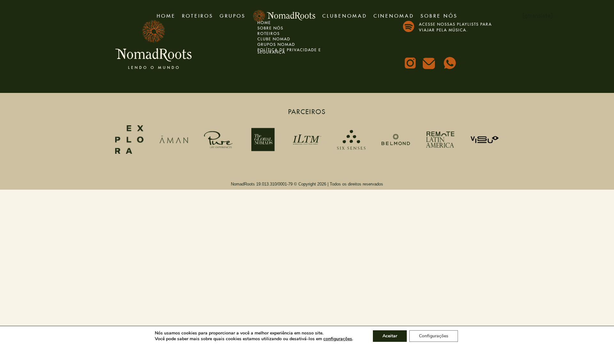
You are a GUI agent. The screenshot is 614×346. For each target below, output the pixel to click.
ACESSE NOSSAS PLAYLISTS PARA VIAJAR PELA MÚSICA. (455, 26)
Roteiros (197, 14)
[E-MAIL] (431, 65)
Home (166, 14)
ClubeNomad (344, 14)
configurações (337, 339)
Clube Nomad (273, 38)
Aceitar (389, 336)
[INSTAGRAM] (411, 64)
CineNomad (394, 14)
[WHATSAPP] (451, 64)
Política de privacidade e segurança (289, 50)
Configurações (433, 336)
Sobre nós (439, 14)
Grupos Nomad (276, 44)
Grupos (233, 14)
